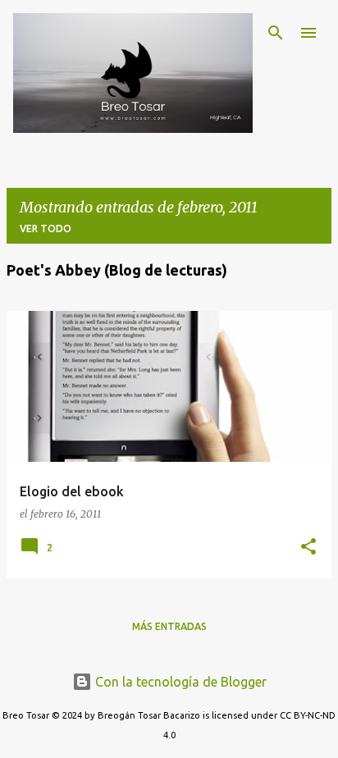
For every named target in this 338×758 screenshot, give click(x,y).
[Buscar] (275, 33)
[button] (308, 548)
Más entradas (169, 626)
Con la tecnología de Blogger (179, 681)
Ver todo (45, 228)
